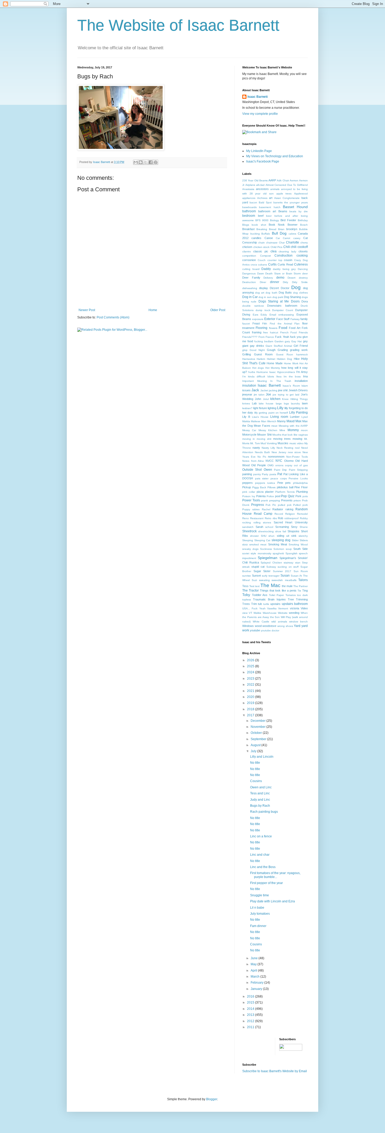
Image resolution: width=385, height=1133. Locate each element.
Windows (248, 625)
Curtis (272, 264)
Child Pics (277, 247)
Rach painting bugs (264, 812)
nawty (256, 447)
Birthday (303, 220)
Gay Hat (296, 341)
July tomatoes (260, 913)
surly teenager (270, 575)
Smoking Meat (277, 544)
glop (245, 350)
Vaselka (272, 608)
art (270, 197)
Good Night (257, 350)
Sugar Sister (262, 571)
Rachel (266, 509)
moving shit (264, 438)
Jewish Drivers (298, 390)
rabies (256, 509)
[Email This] (135, 162)
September (259, 739)
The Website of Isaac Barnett (178, 25)
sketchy (303, 535)
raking (289, 509)
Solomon (278, 548)
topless (246, 599)
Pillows (271, 487)
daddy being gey (284, 269)
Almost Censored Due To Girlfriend (287, 184)
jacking (273, 390)
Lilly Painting (298, 412)
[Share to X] (145, 162)
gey (305, 341)
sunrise (246, 575)
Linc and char (260, 854)
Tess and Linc (260, 793)
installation (301, 380)
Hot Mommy (272, 367)
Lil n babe (257, 907)
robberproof (291, 518)
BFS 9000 (261, 220)
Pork (298, 496)
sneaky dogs (250, 548)
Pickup (246, 487)
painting (247, 474)
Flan (297, 323)
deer (305, 273)
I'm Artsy (302, 371)
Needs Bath (262, 452)
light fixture (260, 408)
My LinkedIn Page (259, 151)
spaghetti (278, 553)
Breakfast (248, 229)
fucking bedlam (263, 341)
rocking (246, 522)
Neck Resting (285, 447)
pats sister (262, 478)
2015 (251, 1002)
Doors (295, 301)
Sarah (259, 526)
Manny (281, 421)
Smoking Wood (298, 544)
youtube (255, 630)
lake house (266, 403)
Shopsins (293, 531)
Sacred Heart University (291, 522)
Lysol (304, 416)
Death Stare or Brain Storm (283, 273)
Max (298, 421)
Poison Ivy (248, 496)
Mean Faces (262, 425)
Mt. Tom (255, 443)
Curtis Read (285, 264)
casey (296, 238)
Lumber (295, 416)
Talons (303, 580)
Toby (246, 595)
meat (274, 425)
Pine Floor (301, 487)
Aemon (294, 180)
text (257, 586)
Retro (268, 518)
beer (269, 215)
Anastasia (248, 189)
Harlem (261, 358)
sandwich (248, 526)
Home (152, 310)
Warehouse (270, 612)
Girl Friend (301, 345)
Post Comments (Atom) (113, 317)
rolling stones (262, 522)
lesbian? (247, 408)
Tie (299, 590)
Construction (283, 255)
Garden (279, 341)
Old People (258, 465)
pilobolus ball (285, 487)
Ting (305, 590)
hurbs (251, 372)
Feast (256, 323)
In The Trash (280, 381)
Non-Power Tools (297, 456)
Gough (271, 349)
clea (274, 251)
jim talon (259, 394)
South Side (300, 548)
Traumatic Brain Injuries (269, 599)
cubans (262, 264)
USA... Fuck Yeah (254, 608)
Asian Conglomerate (287, 198)
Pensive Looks (298, 478)
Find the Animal (281, 323)
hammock (302, 354)
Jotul (266, 399)
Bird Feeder (288, 220)
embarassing (286, 314)
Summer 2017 (282, 571)
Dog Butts (285, 292)
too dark (302, 595)
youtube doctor (270, 630)
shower (254, 535)
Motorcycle (249, 434)
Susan (285, 575)
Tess (245, 586)
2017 (251, 715)
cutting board (251, 269)
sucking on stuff (288, 566)
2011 (251, 1027)
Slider (295, 540)
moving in (248, 438)
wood (258, 625)
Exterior (269, 319)
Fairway (295, 319)
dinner (274, 282)
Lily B (246, 416)
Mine (282, 430)
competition (249, 255)
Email (273, 314)
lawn (305, 403)
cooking (302, 255)
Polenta (261, 496)
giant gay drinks (253, 345)
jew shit (283, 390)
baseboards (249, 207)
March (255, 976)
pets (288, 482)
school (269, 526)
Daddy (266, 269)
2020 (251, 697)
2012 (251, 1021)
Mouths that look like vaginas (290, 434)
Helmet (271, 358)
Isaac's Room (291, 385)
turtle (266, 604)
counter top (274, 260)
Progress (257, 505)
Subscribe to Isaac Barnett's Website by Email (274, 1071)
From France (266, 336)
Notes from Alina (253, 460)
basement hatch (269, 207)
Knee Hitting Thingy (295, 399)
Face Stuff (283, 319)
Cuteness (301, 264)
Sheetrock (249, 531)
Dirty (285, 282)
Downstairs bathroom (282, 305)
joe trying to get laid (286, 394)
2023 (251, 678)
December (258, 721)
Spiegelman (267, 558)
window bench (298, 621)
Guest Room (263, 354)
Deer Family (251, 277)
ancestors (262, 189)
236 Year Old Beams (255, 180)
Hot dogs (258, 367)
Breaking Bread (266, 229)
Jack (255, 390)
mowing (297, 438)
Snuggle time (259, 895)
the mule (287, 586)
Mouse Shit (264, 434)
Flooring (261, 328)
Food (283, 328)
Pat (279, 474)
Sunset (256, 575)
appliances (248, 198)
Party (265, 474)
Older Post (217, 310)
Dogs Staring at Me (273, 301)
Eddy (264, 314)
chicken (247, 246)
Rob (280, 518)
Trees (246, 603)
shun (271, 535)
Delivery (268, 277)
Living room (279, 417)
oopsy (288, 465)
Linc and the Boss (263, 867)
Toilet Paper (276, 595)
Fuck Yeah (282, 336)
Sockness (266, 548)
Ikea (279, 376)
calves (292, 233)
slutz (245, 544)
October (257, 733)
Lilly (280, 408)
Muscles (283, 443)
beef (260, 215)
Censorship (249, 242)
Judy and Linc (260, 799)
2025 (251, 666)
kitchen (275, 399)
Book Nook (277, 224)
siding (280, 535)
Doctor (285, 288)
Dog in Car (250, 297)
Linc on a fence (261, 836)
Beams (282, 211)
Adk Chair (283, 180)
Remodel (302, 513)
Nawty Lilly (268, 447)
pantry (257, 474)
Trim (254, 603)
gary (287, 341)
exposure (257, 319)
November (258, 727)
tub (260, 603)
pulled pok (285, 504)
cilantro (246, 251)
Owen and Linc (261, 787)
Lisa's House (260, 416)
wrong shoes (285, 626)
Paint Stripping (298, 469)
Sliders (304, 540)
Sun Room (301, 571)
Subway (271, 566)
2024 (251, 672)
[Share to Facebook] (150, 162)
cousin (288, 260)
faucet (246, 323)
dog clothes (300, 292)
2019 (251, 703)
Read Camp (263, 514)
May (254, 964)
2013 (251, 1015)
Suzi (254, 580)
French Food (288, 332)
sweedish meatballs (284, 580)
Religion (290, 513)
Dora (304, 301)
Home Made (275, 363)
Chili (286, 247)
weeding (294, 612)
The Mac (270, 585)
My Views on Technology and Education (274, 156)
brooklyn (291, 229)
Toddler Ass (260, 595)
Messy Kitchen (267, 430)
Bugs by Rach (260, 805)
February (257, 982)
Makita (246, 421)
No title (255, 763)
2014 (251, 1009)
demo (280, 277)
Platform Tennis (285, 491)
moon (304, 430)
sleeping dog (281, 540)
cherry (304, 242)
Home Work (291, 363)
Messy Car (249, 430)
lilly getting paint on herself (271, 412)
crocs (254, 264)
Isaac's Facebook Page (262, 161)
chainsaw (271, 242)
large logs (282, 403)
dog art (259, 292)
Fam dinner (258, 926)
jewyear (247, 394)
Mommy (293, 430)
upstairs (275, 603)
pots (305, 496)
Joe (268, 394)
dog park (277, 297)
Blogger (211, 1099)
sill (287, 535)
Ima (305, 376)
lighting (272, 408)
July (254, 751)
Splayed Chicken (271, 562)
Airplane (250, 184)
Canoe (269, 238)
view (245, 612)
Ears (255, 314)
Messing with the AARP (293, 425)
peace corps (279, 478)
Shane (304, 526)
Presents (287, 500)
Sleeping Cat (262, 540)
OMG (270, 465)
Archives (262, 198)
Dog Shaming (292, 297)
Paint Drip (280, 469)
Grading (283, 349)
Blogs (245, 224)
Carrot (286, 238)
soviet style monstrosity (256, 553)
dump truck (263, 310)
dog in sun (264, 297)
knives (246, 403)
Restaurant (256, 518)
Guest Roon (284, 354)
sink (293, 535)
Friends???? (249, 336)
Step (305, 562)
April (254, 970)
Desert (291, 277)
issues (246, 390)
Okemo (289, 460)
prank (264, 500)
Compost (265, 255)
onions (279, 465)
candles (256, 238)
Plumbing (302, 491)
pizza (260, 491)
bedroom (248, 216)
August (256, 745)
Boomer (293, 224)
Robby (304, 518)
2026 (251, 660)
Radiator (277, 509)
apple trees (284, 193)
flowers (273, 328)
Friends (303, 332)
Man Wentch (268, 421)
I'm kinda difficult (253, 376)
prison (297, 500)
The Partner (300, 586)
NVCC (270, 460)
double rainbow (253, 305)
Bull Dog (279, 233)
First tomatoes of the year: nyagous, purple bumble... (275, 875)
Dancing (303, 269)
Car (278, 238)
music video (296, 443)
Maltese (255, 421)
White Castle (261, 621)
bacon (253, 202)
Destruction (249, 282)
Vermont (283, 608)
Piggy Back (259, 487)
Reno (245, 518)
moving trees (282, 438)
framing (256, 332)
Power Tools (251, 500)
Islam (304, 385)
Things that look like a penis (278, 590)
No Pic (261, 456)
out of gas (301, 465)
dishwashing (249, 288)
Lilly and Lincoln (261, 756)
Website (283, 612)
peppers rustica (265, 482)
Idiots (270, 376)
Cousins (256, 781)
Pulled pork (300, 504)
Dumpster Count (282, 310)
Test (251, 586)
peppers (247, 482)
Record (278, 513)
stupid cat (258, 566)
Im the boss (292, 376)
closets (303, 251)
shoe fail (280, 531)
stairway (288, 562)
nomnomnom (276, 456)
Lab (254, 403)
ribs (275, 518)
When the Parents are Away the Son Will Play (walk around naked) (275, 617)
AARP (272, 180)
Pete (280, 482)
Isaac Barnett (258, 97)
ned (297, 447)
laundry (295, 403)
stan (297, 562)
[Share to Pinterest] (155, 162)
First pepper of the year (266, 883)
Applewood (301, 193)
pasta (273, 474)
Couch (262, 260)
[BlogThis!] (140, 162)
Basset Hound (295, 207)
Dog (296, 287)
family (304, 319)
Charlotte (292, 242)
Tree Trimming (298, 599)
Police (270, 496)
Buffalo (265, 233)
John (258, 398)
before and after (286, 215)
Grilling (246, 354)
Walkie (257, 612)
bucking (255, 233)
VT (250, 612)
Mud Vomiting (269, 443)
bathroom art (267, 211)
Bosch (304, 224)
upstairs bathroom (295, 604)
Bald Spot (265, 202)
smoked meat (257, 544)
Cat (305, 238)
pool (277, 496)
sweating (264, 580)
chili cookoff (299, 247)
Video (304, 608)
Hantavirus (248, 358)
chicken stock (261, 247)
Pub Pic (271, 504)
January (257, 989)
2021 (251, 691)
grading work (299, 349)
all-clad (260, 184)
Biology (274, 220)
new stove (294, 452)
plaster (269, 491)
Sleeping (247, 540)
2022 (251, 684)
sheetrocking (266, 531)
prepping (274, 500)
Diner (263, 282)
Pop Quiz (287, 496)
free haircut (270, 332)
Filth (264, 323)
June (254, 958)
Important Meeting (254, 381)
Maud (291, 421)
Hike (297, 358)
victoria (294, 608)
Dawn (260, 273)
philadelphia (300, 482)
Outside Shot (252, 469)
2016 (251, 996)
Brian (281, 229)
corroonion (249, 260)
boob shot (259, 224)
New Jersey (279, 452)
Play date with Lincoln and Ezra (272, 901)
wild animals (279, 621)
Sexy (294, 526)
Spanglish (291, 553)
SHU (263, 535)
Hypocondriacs (286, 372)
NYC (279, 461)
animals (274, 189)
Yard (297, 626)
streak (246, 566)
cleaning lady (287, 251)
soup (289, 548)
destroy (303, 277)
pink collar (248, 491)
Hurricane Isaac (266, 372)
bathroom (249, 211)
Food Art (294, 327)
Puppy (246, 509)
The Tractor (250, 590)
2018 (251, 709)
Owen (268, 469)
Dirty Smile (300, 282)
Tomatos (290, 595)
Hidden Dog (284, 358)
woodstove (269, 625)
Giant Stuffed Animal (279, 345)
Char (282, 242)
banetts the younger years (290, 202)
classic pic (260, 251)
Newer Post (87, 310)
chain (261, 242)
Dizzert (274, 288)
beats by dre (298, 211)
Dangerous (249, 273)
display (263, 288)
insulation (249, 385)
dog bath (271, 292)
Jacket (264, 390)
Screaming (282, 526)
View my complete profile (260, 114)
